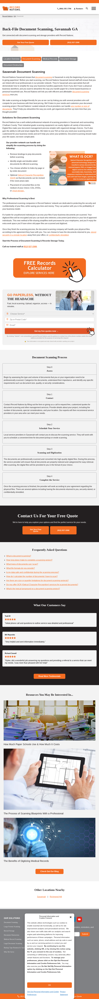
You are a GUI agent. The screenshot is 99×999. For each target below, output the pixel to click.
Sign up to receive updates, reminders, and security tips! (75, 928)
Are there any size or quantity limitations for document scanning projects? (37, 580)
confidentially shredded (59, 235)
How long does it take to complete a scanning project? (29, 560)
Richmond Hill (56, 897)
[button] (70, 917)
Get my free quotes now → (46, 331)
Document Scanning (31, 59)
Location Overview (12, 59)
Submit (85, 934)
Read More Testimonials (49, 676)
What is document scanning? (18, 556)
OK (49, 985)
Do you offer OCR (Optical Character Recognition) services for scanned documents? (42, 585)
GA (15, 16)
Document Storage (68, 59)
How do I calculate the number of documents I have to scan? (32, 576)
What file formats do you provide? (20, 568)
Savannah (41, 897)
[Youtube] (79, 919)
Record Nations (7, 16)
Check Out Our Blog (49, 871)
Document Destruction (13, 65)
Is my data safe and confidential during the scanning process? (32, 572)
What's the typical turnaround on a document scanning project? (33, 589)
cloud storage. (18, 191)
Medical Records (50, 59)
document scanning (43, 77)
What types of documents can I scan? (22, 564)
